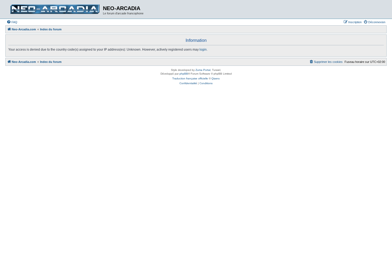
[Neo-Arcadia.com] (55, 9)
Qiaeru (215, 78)
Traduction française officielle (190, 78)
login (203, 49)
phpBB (183, 73)
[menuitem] (12, 22)
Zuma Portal (202, 69)
